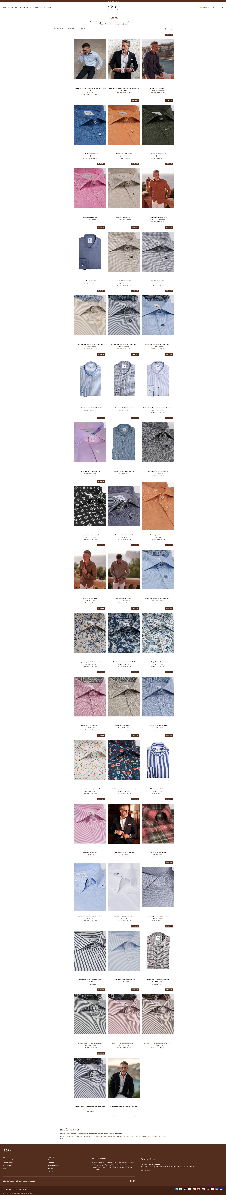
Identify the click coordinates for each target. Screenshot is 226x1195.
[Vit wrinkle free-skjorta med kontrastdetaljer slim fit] (124, 59)
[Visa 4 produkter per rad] (172, 29)
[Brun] (94, 603)
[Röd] (159, 857)
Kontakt (5, 1168)
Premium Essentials (53, 1165)
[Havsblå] (153, 93)
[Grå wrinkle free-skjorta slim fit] (124, 505)
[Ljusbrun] (156, 93)
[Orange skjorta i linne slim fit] (158, 505)
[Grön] (88, 1048)
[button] (13, 7)
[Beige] (125, 286)
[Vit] (88, 95)
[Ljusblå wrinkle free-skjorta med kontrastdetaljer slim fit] (90, 59)
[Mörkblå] (90, 984)
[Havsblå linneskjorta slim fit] (90, 124)
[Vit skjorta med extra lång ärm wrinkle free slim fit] (124, 1077)
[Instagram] (134, 1181)
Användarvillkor (7, 1165)
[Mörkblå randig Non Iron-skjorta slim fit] (90, 950)
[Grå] (156, 476)
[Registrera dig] (221, 1170)
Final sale (50, 1168)
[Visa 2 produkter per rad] (165, 29)
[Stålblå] (162, 93)
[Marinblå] (87, 667)
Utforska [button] (51, 1157)
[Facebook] (131, 1181)
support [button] (6, 1157)
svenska (8, 1189)
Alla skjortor (51, 1162)
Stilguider (50, 1171)
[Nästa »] (134, 1116)
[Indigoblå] (86, 1048)
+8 (164, 93)
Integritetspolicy (8, 1162)
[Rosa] (93, 730)
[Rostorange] (162, 222)
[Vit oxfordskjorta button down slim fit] (124, 887)
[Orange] (128, 158)
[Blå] (122, 286)
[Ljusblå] (91, 95)
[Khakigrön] (151, 93)
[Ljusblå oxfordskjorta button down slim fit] (90, 887)
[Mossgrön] (162, 158)
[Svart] (159, 93)
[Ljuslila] (90, 476)
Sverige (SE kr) (113, 1)
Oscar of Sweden (11, 1193)
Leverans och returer (9, 1160)
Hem (49, 1160)
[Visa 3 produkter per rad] (168, 29)
